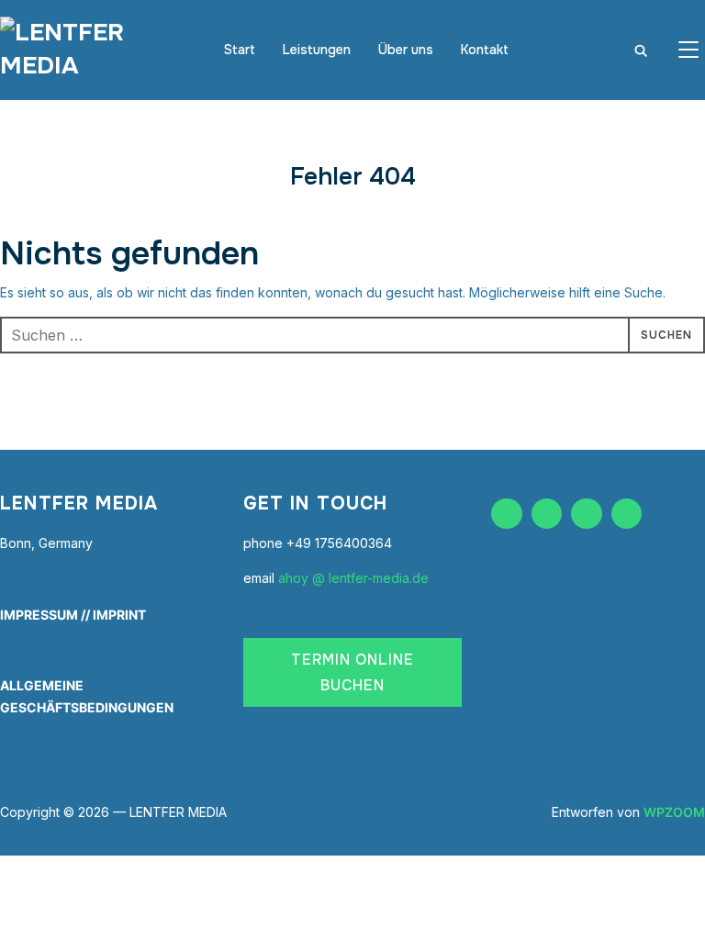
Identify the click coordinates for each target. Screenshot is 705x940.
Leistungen (317, 49)
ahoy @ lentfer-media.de (353, 578)
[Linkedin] (586, 514)
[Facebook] (507, 514)
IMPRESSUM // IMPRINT (73, 614)
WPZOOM (674, 812)
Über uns (405, 49)
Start (239, 49)
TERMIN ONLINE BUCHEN (352, 672)
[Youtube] (627, 514)
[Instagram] (547, 514)
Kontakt (485, 49)
